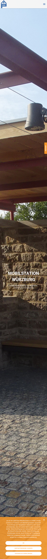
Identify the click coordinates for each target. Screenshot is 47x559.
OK (23, 543)
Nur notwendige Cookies (23, 548)
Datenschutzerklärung (23, 553)
